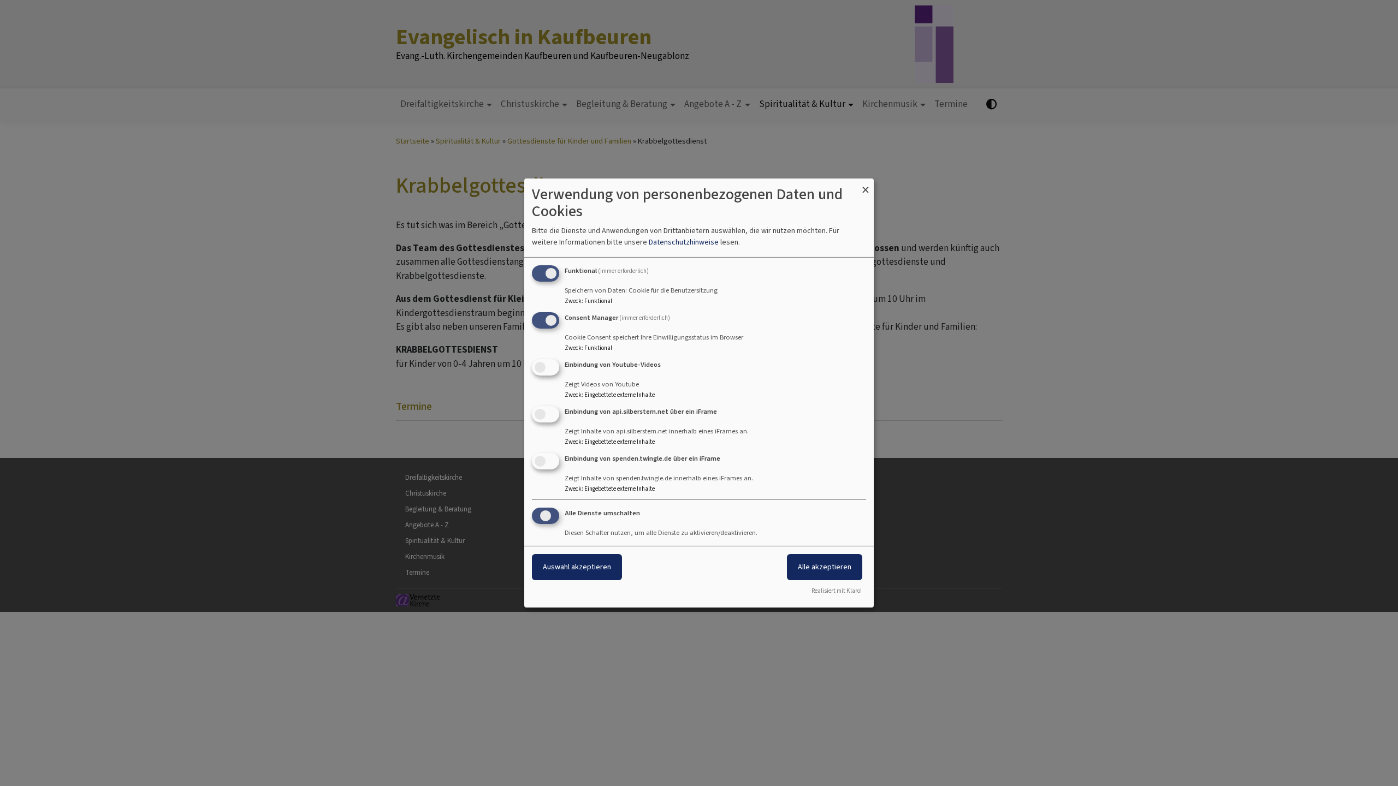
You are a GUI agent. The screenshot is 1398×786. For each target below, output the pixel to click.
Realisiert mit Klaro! (836, 591)
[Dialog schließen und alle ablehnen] (865, 185)
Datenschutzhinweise (684, 242)
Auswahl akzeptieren (577, 567)
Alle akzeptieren (824, 567)
